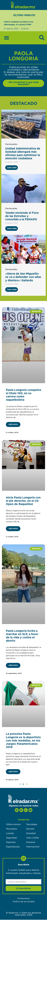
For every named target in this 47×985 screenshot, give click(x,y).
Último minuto (13, 824)
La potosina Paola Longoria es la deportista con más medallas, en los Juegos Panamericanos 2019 (23, 741)
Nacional (30, 842)
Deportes (11, 842)
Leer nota (13, 424)
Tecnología (31, 824)
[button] (6, 38)
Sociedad (31, 833)
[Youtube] (30, 810)
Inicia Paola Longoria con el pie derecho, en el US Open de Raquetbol (23, 501)
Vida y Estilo (32, 837)
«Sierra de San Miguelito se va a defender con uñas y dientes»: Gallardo (23, 277)
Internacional (32, 846)
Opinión (30, 829)
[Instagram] (26, 810)
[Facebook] (17, 810)
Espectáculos (13, 846)
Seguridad (11, 837)
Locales (10, 833)
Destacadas (11, 144)
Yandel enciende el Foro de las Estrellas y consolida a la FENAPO (22, 216)
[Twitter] (21, 810)
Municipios (11, 829)
